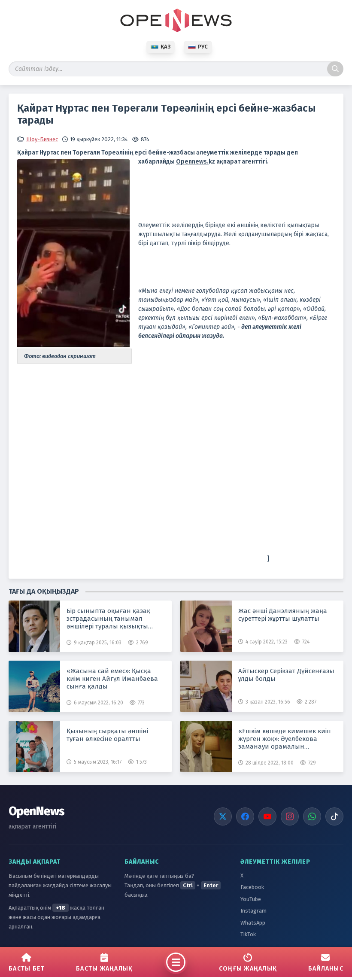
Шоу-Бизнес (42, 139)
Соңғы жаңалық (248, 968)
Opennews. (192, 161)
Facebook (252, 887)
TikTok (248, 934)
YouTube (250, 899)
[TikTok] (334, 816)
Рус (203, 46)
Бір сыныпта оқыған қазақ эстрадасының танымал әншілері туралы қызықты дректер (108, 618)
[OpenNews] (176, 20)
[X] (223, 816)
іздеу (335, 68)
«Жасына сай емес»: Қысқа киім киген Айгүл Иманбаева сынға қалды (112, 678)
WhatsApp (252, 922)
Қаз (165, 46)
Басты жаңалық (104, 968)
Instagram (253, 910)
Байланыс (325, 968)
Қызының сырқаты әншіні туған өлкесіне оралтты (107, 735)
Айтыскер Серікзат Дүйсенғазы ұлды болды (286, 675)
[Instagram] (290, 816)
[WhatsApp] (312, 816)
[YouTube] (267, 816)
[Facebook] (245, 816)
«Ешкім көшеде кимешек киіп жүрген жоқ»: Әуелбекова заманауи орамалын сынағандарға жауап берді (284, 738)
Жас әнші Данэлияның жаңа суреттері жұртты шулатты (282, 614)
